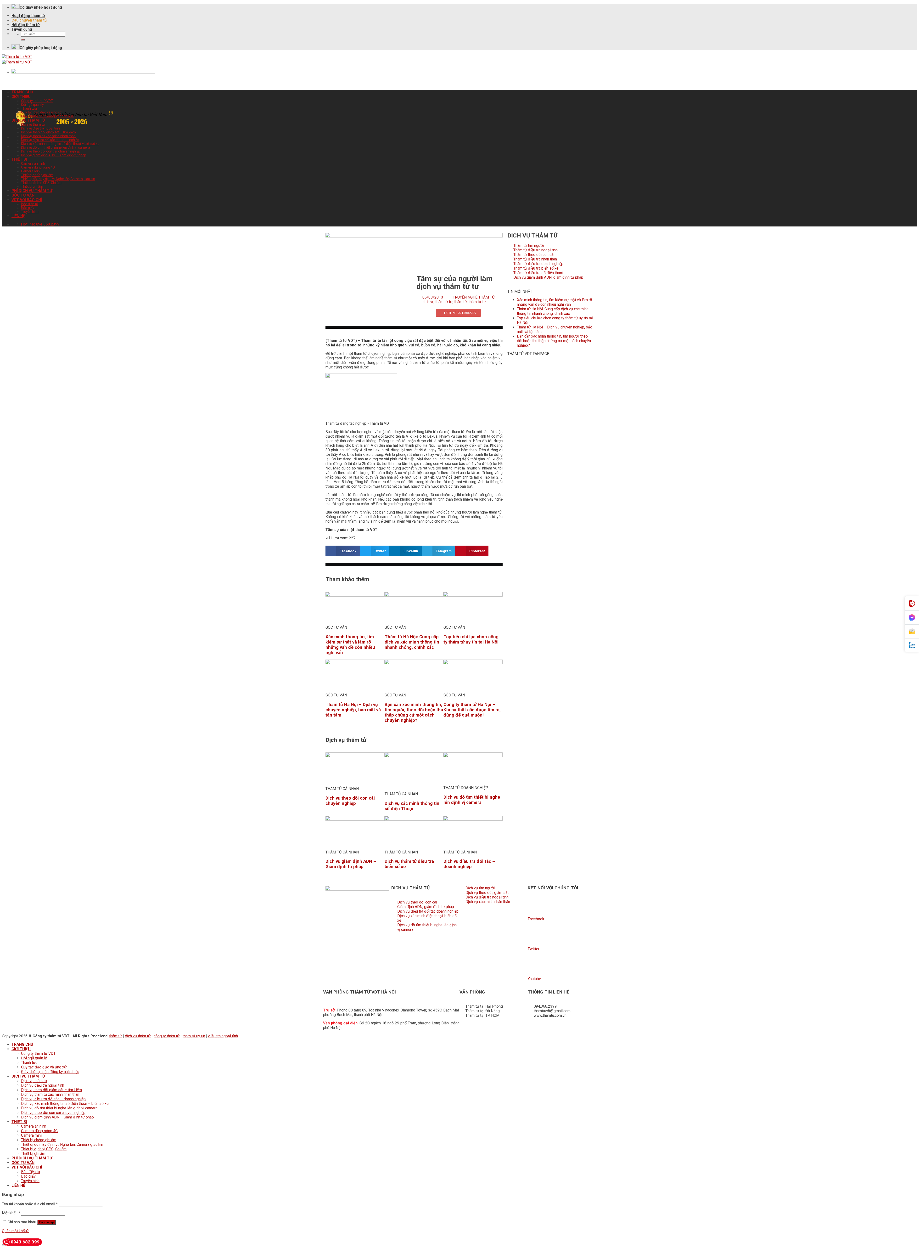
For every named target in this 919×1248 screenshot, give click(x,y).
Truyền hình (30, 212)
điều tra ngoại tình (223, 1036)
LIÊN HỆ (18, 216)
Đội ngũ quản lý (32, 105)
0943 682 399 (25, 1242)
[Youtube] (534, 966)
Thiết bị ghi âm (32, 186)
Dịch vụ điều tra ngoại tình (40, 128)
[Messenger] (912, 618)
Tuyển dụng (21, 29)
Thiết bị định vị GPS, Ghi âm (41, 183)
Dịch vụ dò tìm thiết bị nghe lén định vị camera (55, 147)
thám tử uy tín (194, 1036)
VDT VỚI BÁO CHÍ (26, 200)
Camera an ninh (33, 163)
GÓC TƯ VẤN (22, 195)
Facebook (536, 919)
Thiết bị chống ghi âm (37, 175)
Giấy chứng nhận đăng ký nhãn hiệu (47, 116)
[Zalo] (912, 645)
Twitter (533, 949)
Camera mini (30, 171)
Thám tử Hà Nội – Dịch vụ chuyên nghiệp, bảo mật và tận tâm (353, 710)
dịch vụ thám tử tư (437, 301)
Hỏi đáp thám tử (25, 25)
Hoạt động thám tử (28, 15)
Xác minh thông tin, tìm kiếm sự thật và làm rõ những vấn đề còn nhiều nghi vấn (350, 644)
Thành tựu (29, 108)
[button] (342, 551)
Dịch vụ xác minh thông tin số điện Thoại (412, 806)
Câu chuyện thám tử (29, 20)
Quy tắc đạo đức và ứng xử (41, 112)
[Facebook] (534, 906)
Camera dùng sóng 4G (38, 167)
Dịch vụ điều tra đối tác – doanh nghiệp (50, 140)
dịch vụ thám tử (138, 1036)
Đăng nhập (46, 1222)
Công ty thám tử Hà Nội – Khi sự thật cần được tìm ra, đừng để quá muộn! (472, 710)
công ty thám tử (166, 1036)
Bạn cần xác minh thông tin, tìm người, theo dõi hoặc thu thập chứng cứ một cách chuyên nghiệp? (414, 712)
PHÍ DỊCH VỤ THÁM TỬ (31, 190)
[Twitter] (534, 936)
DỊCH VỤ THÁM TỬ (28, 120)
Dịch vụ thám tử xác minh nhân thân (48, 136)
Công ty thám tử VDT (37, 101)
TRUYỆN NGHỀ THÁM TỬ (474, 297)
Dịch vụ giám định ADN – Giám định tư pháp (53, 155)
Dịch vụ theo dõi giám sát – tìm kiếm (48, 132)
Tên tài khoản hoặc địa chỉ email (30, 1204)
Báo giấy (27, 208)
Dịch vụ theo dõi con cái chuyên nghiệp (50, 151)
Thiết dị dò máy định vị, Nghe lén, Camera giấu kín (58, 179)
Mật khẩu (11, 1213)
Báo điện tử (29, 204)
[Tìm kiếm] (23, 39)
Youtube (534, 979)
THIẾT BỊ (19, 159)
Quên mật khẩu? (15, 1231)
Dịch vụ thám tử (33, 124)
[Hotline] (912, 603)
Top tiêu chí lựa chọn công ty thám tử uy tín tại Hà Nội (471, 639)
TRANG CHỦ (22, 92)
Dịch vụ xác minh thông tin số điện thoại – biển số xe (60, 144)
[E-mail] (912, 631)
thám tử (460, 301)
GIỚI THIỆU (21, 96)
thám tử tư (477, 301)
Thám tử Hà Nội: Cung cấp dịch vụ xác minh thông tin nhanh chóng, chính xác (412, 642)
